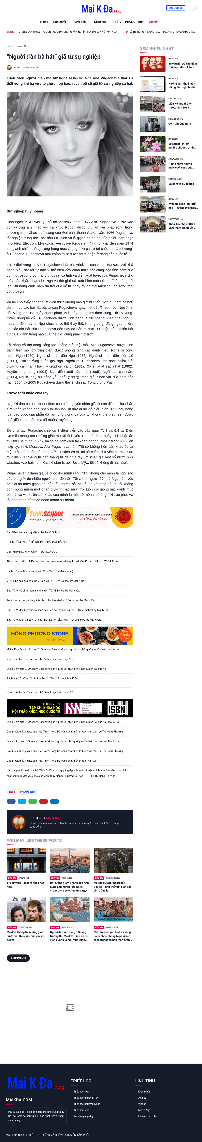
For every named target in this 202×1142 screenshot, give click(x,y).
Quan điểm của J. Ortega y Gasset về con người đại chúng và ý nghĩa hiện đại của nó (56, 668)
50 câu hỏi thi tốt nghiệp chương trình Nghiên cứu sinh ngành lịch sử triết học (182, 146)
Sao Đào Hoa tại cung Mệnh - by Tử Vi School (33, 532)
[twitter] (11, 8)
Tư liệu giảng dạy (84, 1116)
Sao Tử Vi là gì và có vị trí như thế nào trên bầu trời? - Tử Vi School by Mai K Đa (54, 619)
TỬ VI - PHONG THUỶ (129, 22)
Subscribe (176, 8)
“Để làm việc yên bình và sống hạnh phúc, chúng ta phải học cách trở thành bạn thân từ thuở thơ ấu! (113, 936)
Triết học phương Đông (87, 1103)
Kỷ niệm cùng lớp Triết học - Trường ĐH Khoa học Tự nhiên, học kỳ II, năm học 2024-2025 (182, 206)
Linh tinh (80, 22)
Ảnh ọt (142, 1097)
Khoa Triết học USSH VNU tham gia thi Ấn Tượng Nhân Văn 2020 (182, 226)
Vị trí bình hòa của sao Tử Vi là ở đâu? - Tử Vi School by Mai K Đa (45, 580)
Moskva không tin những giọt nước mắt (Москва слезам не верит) (25, 936)
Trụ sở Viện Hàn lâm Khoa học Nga (25, 884)
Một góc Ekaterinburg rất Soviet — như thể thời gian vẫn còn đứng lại (113, 886)
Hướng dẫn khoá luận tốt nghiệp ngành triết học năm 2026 (182, 86)
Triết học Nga (81, 1091)
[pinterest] (43, 801)
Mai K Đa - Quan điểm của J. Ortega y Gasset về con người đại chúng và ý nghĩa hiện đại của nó (63, 649)
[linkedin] (54, 801)
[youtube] (24, 8)
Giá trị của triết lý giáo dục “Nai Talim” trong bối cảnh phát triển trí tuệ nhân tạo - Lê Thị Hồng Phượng (65, 731)
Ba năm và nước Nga (181, 183)
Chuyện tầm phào (148, 1116)
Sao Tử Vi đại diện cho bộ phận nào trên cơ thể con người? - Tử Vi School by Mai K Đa (57, 610)
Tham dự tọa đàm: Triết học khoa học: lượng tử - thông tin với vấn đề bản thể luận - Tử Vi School (63, 561)
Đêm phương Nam (179, 123)
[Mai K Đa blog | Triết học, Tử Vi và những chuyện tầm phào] (101, 14)
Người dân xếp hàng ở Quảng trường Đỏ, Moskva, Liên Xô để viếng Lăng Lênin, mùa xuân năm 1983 (69, 936)
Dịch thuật (144, 1091)
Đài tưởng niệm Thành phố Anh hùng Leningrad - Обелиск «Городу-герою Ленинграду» (69, 886)
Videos (142, 1103)
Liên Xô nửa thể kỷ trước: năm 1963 (180, 105)
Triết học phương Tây (86, 1097)
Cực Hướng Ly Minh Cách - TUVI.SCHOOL (32, 551)
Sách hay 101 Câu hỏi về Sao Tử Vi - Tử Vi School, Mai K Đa (42, 678)
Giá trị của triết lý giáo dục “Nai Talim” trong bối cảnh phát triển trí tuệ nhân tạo (51, 760)
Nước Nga (23, 46)
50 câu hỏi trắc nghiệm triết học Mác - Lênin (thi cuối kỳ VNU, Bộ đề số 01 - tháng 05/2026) (182, 66)
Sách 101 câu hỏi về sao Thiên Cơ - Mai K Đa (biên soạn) (40, 571)
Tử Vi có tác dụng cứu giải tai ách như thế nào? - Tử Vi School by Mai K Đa (50, 600)
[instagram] (20, 8)
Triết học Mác (81, 1110)
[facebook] (6, 8)
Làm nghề (59, 22)
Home (44, 22)
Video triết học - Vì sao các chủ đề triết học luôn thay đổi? (40, 659)
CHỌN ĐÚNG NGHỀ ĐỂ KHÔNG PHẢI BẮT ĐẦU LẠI (37, 542)
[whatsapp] (15, 8)
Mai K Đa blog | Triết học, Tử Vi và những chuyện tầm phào (48, 1134)
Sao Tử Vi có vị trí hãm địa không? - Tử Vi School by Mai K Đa (43, 590)
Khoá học (100, 22)
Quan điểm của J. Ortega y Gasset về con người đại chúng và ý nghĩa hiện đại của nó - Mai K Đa (63, 721)
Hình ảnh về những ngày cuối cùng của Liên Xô (180, 166)
